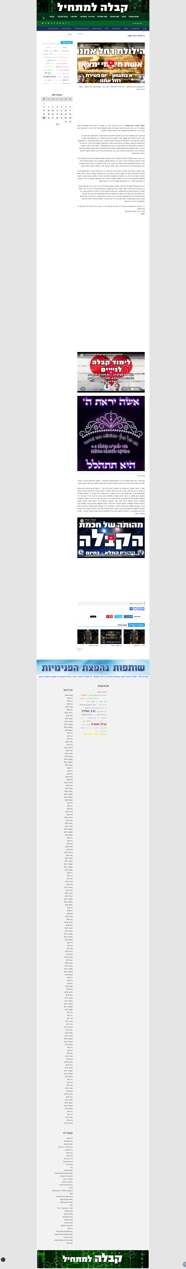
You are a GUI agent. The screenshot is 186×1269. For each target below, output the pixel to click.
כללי (71, 1167)
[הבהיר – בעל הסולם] (134, 636)
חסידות (74, 16)
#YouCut (64, 47)
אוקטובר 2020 (68, 899)
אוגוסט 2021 (69, 870)
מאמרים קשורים (136, 625)
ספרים (71, 1188)
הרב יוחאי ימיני (47, 57)
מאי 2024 (70, 774)
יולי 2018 (70, 978)
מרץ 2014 (69, 1120)
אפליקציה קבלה (53, 28)
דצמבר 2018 (69, 963)
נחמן (54, 70)
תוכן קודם (122, 625)
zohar (105, 701)
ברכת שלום (56, 54)
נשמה (105, 721)
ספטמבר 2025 (68, 727)
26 (57, 118)
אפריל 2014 (69, 1117)
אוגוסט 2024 (69, 765)
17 (65, 114)
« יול (58, 124)
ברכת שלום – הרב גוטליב (65, 1147)
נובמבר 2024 (69, 756)
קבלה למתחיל (66, 77)
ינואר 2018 (69, 995)
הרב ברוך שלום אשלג (64, 57)
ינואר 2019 (69, 960)
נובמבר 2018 (69, 966)
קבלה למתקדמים (68, 1217)
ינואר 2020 (69, 925)
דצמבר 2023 (69, 788)
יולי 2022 (70, 838)
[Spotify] (48, 23)
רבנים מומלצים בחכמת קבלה (64, 1231)
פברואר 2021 (68, 887)
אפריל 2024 (69, 777)
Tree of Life (82, 698)
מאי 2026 (70, 704)
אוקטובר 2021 (68, 864)
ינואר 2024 (69, 785)
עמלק (45, 70)
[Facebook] (68, 23)
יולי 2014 (70, 1111)
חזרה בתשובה (51, 60)
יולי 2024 (70, 768)
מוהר (85, 718)
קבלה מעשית (49, 77)
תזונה (96, 731)
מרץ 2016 (69, 1059)
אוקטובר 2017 (68, 1004)
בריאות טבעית (63, 54)
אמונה (92, 701)
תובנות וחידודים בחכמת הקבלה (63, 1240)
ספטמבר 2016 (68, 1042)
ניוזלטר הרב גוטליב (67, 1182)
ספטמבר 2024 (68, 762)
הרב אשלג (45, 54)
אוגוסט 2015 (69, 1076)
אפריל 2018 (69, 986)
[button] (43, 16)
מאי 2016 (70, 1053)
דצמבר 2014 (69, 1100)
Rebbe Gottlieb (65, 51)
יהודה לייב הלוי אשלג (62, 67)
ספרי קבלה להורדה (137, 23)
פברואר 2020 (68, 922)
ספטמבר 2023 (68, 797)
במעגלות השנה (68, 1144)
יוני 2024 (70, 771)
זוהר (58, 60)
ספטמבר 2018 (68, 972)
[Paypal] (54, 23)
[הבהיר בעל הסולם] (87, 636)
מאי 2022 (70, 844)
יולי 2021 (70, 873)
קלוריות (88, 724)
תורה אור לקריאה (66, 83)
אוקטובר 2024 (68, 759)
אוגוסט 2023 (69, 800)
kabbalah (84, 695)
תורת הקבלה (55, 83)
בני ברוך (88, 701)
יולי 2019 (70, 943)
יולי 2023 (70, 803)
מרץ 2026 (69, 710)
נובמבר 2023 (69, 791)
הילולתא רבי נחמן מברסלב (85, 704)
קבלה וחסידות (68, 1211)
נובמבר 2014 (69, 1103)
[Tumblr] (45, 23)
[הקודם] (81, 649)
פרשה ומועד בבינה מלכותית (64, 1196)
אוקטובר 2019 (68, 934)
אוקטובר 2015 (68, 1071)
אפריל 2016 (69, 1056)
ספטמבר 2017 (68, 1007)
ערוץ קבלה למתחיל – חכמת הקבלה (62, 1191)
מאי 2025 (70, 739)
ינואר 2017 (69, 1030)
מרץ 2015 (69, 1091)
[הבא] (78, 649)
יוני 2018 (70, 980)
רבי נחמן (65, 80)
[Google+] (66, 23)
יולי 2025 (70, 733)
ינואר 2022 (69, 855)
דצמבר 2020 (69, 893)
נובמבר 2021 (69, 861)
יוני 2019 (70, 945)
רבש (61, 80)
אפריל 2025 (69, 742)
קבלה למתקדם (68, 1214)
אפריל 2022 (69, 847)
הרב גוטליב (55, 57)
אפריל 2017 (69, 1021)
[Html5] (63, 23)
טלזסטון (53, 63)
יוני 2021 (70, 876)
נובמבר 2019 (69, 931)
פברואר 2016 (68, 1062)
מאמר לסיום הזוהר (91, 718)
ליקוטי (46, 67)
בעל (69, 54)
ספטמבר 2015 (68, 1074)
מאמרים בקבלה (68, 1170)
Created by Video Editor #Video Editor (98, 695)
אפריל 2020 (69, 916)
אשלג (46, 51)
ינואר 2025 (69, 750)
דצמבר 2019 (69, 928)
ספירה (49, 70)
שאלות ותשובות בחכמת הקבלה (63, 1234)
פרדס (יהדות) (56, 74)
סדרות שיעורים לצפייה (66, 1185)
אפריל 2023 (69, 812)
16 (70, 114)
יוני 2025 (70, 736)
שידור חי (91, 16)
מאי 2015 (70, 1085)
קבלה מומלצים (68, 1220)
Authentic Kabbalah (56, 47)
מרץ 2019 (69, 954)
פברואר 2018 (68, 992)
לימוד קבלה (51, 67)
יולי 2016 (70, 1047)
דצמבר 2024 (69, 753)
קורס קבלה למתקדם (67, 1226)
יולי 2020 (70, 908)
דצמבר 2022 (69, 823)
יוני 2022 (70, 841)
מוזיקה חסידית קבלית (66, 1176)
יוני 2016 (70, 1050)
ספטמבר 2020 (68, 902)
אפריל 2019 (69, 951)
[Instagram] (60, 23)
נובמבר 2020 (69, 896)
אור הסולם (56, 51)
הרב (106, 708)
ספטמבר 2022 (68, 832)
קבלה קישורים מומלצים (82, 28)
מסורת (61, 70)
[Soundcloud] (51, 23)
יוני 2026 (70, 701)
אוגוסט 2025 (69, 730)
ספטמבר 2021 (68, 867)
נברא (57, 70)
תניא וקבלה (46, 83)
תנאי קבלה (69, 1243)
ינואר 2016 (69, 1065)
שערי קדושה (55, 80)
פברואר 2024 (68, 782)
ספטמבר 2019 (68, 937)
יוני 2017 (70, 1015)
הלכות (107, 28)
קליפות (83, 724)
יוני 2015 (70, 1082)
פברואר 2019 (68, 957)
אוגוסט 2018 (69, 975)
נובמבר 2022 (69, 826)
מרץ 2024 (69, 780)
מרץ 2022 (69, 849)
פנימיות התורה (65, 73)
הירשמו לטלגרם (66, 28)
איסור (101, 701)
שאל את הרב (135, 28)
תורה (46, 80)
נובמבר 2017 (69, 1001)
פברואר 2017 (68, 1027)
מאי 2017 (70, 1018)
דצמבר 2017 (69, 998)
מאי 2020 (70, 913)
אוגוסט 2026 (69, 695)
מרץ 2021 (69, 884)
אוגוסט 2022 (69, 835)
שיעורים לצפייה (68, 1237)
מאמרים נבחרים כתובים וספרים (63, 1173)
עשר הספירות (102, 16)
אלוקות (50, 51)
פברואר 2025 (68, 748)
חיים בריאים (104, 718)
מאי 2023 (70, 809)
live (106, 698)
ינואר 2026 (69, 716)
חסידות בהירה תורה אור (61, 63)
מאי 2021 (70, 879)
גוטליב (50, 54)
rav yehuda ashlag (93, 698)
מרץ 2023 (69, 815)
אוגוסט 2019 (69, 940)
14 (48, 110)
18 (61, 114)
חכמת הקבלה (134, 16)
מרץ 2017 (69, 1024)
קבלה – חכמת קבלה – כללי (65, 1208)
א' (60, 51)
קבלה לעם (59, 77)
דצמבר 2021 (69, 858)
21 (48, 114)
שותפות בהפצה (96, 28)
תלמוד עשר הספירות (95, 734)
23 (70, 118)
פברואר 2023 (68, 817)
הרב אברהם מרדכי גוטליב (97, 708)
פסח (71, 1193)
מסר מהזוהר (114, 16)
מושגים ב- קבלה (68, 1179)
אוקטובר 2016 (68, 1039)
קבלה (124, 16)
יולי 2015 (70, 1079)
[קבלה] (93, 6)
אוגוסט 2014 (69, 1108)
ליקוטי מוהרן (66, 70)
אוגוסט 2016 (69, 1044)
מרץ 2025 (69, 745)
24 (66, 118)
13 (53, 110)
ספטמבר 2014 (68, 1106)
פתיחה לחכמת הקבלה (66, 1199)
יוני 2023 (70, 806)
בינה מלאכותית (68, 1141)
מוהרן (81, 718)
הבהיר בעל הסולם (93, 645)
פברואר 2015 (68, 1094)
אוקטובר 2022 (68, 829)
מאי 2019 (70, 948)
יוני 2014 (70, 1114)
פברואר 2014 (68, 1123)
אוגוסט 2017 (69, 1010)
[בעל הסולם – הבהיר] (111, 636)
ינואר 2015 (69, 1097)
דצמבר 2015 (69, 1068)
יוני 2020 (70, 911)
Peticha (48, 47)
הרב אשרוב (69, 1153)
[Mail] (57, 23)
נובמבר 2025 (69, 721)
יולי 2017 (70, 1012)
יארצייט (48, 63)
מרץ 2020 (69, 919)
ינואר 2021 (69, 890)
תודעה (49, 80)
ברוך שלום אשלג (103, 704)
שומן (102, 728)
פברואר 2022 (68, 852)
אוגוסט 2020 (69, 905)
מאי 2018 (70, 983)
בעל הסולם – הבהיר (116, 645)
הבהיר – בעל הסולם (139, 645)
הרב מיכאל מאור (68, 1161)
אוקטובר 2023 (68, 794)
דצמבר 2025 (69, 718)
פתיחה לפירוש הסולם (66, 1202)
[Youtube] (42, 23)
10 (66, 110)
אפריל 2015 (69, 1088)
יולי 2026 (70, 698)
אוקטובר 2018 (68, 969)
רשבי (105, 728)
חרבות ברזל (69, 1164)
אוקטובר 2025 (68, 724)
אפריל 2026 (69, 707)
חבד (94, 714)
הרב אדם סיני (69, 1150)
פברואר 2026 (68, 713)
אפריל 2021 (69, 881)
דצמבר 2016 (69, 1033)
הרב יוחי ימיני (63, 60)
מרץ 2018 (69, 989)
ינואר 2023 (69, 820)
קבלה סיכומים (69, 1223)
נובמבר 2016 (69, 1036)
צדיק (89, 721)
